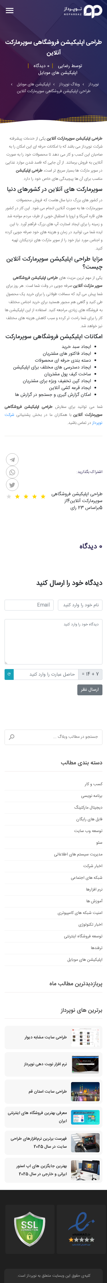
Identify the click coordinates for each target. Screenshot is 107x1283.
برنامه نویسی (91, 796)
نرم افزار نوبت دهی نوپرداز (45, 1064)
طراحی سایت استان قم (48, 1091)
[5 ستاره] (9, 496)
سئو (99, 842)
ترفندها (96, 948)
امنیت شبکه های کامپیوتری (80, 913)
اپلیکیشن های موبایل (84, 959)
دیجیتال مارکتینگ (88, 807)
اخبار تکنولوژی (90, 924)
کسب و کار (93, 784)
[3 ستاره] (26, 496)
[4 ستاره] (17, 496)
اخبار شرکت (92, 866)
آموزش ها (94, 901)
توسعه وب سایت (88, 831)
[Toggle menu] (10, 11)
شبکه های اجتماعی (86, 878)
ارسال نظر (90, 690)
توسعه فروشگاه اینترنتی (83, 936)
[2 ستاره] (34, 496)
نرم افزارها (94, 889)
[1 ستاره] (43, 496)
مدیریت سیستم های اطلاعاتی (78, 854)
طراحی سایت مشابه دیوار (46, 1037)
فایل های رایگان (89, 819)
